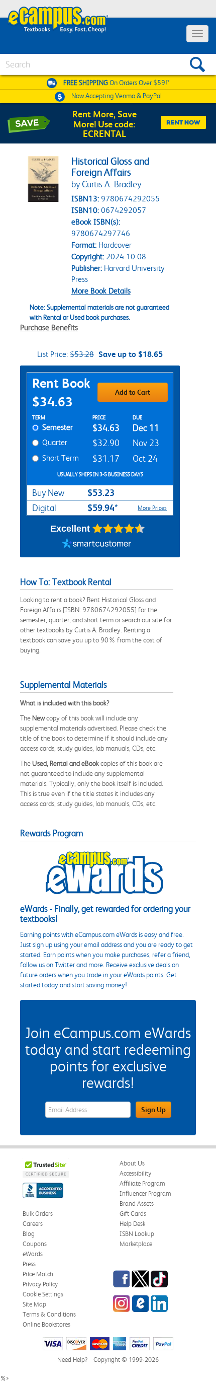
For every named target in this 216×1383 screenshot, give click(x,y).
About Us (132, 1163)
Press (29, 1264)
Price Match (38, 1274)
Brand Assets (137, 1203)
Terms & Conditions (49, 1314)
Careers (33, 1223)
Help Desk (132, 1223)
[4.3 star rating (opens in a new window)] (118, 529)
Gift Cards (133, 1213)
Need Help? (72, 1359)
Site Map (34, 1304)
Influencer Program (145, 1193)
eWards (33, 1254)
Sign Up (153, 1110)
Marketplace (136, 1244)
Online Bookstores (46, 1324)
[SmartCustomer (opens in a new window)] (96, 545)
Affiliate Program (142, 1183)
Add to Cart (132, 392)
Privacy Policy (40, 1284)
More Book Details (101, 291)
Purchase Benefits (49, 327)
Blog (29, 1234)
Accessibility (135, 1173)
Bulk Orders (38, 1213)
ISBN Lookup (137, 1234)
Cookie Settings (43, 1294)
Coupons (35, 1244)
